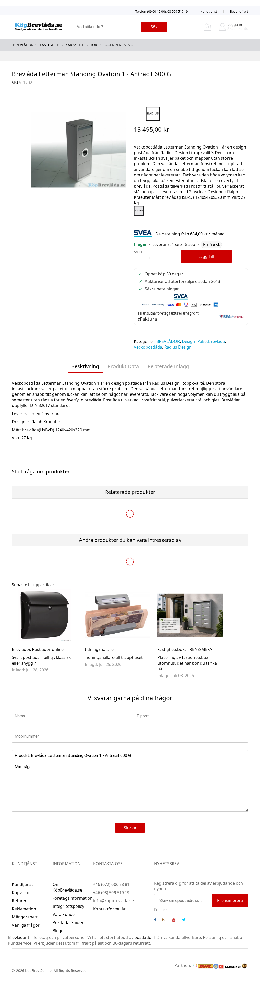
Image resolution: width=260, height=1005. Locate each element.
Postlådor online (48, 649)
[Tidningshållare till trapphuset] (117, 615)
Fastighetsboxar (172, 649)
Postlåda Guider (68, 922)
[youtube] (174, 920)
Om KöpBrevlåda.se (67, 887)
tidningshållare (99, 649)
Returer (19, 900)
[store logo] (38, 27)
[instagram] (164, 920)
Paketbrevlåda (211, 341)
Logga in (235, 24)
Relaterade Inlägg (168, 366)
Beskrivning (85, 366)
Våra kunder (64, 914)
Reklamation (24, 909)
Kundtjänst (208, 11)
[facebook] (155, 920)
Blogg (58, 930)
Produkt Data (123, 366)
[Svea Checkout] (144, 233)
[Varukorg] (207, 27)
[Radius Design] (153, 113)
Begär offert (239, 11)
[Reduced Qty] (139, 258)
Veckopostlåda (148, 347)
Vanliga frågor (26, 925)
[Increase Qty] (159, 258)
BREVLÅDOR (168, 341)
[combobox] (107, 27)
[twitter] (184, 920)
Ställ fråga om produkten (41, 471)
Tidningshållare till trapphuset (114, 657)
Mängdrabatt (25, 917)
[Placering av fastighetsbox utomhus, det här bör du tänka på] (190, 615)
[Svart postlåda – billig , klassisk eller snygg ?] (44, 615)
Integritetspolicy (68, 906)
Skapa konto (238, 28)
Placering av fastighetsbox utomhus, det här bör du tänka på (187, 663)
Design (188, 341)
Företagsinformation (73, 898)
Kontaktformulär (109, 909)
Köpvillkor (21, 892)
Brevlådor (21, 649)
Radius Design (178, 347)
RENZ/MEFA (201, 649)
